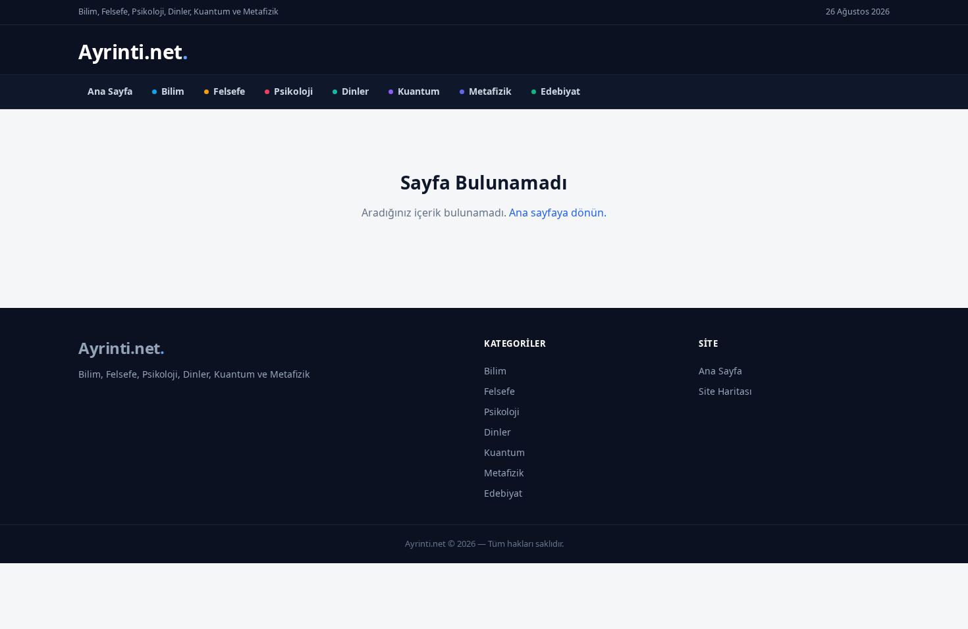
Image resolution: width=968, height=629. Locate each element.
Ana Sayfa (110, 91)
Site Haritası (725, 391)
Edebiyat (560, 91)
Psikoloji (293, 91)
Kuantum (419, 91)
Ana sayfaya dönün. (557, 212)
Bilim (172, 91)
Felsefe (229, 91)
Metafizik (490, 91)
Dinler (355, 91)
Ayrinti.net (133, 52)
